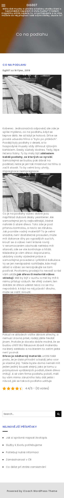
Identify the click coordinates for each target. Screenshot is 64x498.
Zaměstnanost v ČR (19, 459)
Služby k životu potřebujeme (24, 445)
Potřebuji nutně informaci (22, 452)
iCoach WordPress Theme (40, 491)
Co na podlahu (14, 65)
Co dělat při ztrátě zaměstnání (26, 467)
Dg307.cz (8, 70)
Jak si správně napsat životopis (26, 437)
